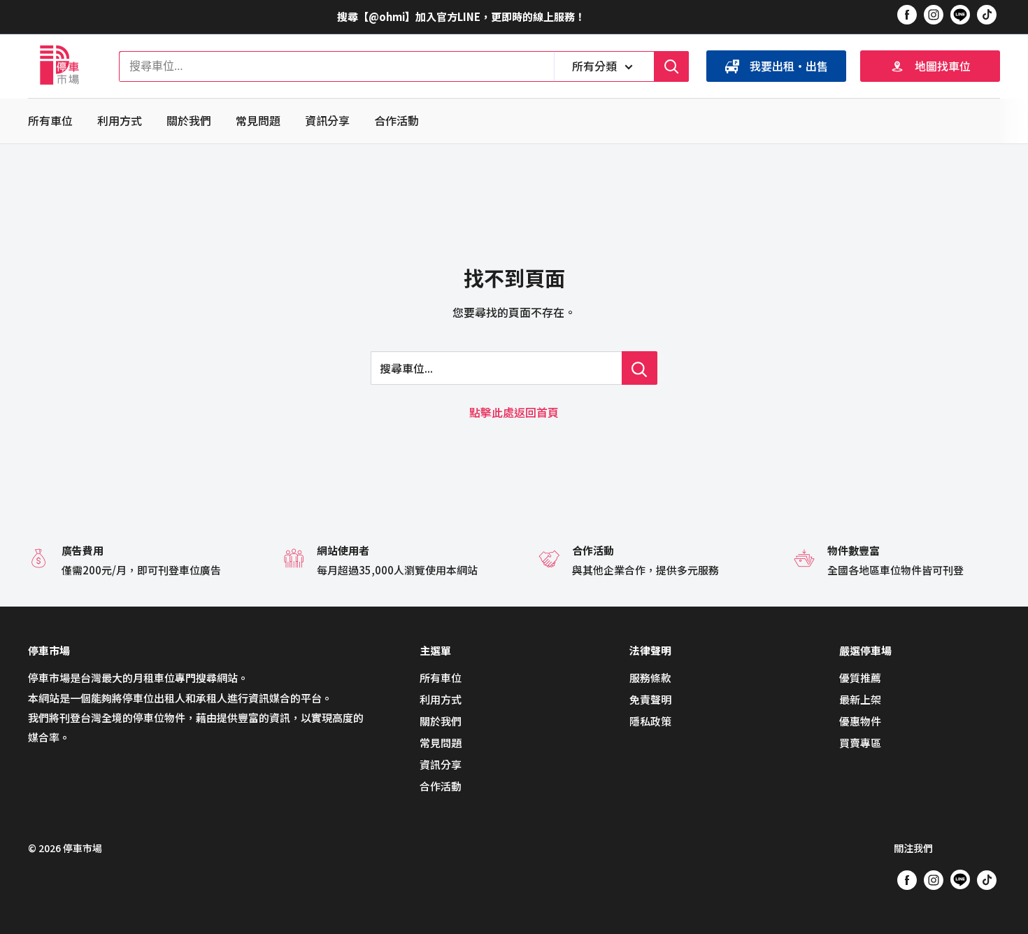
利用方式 (119, 120)
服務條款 (650, 677)
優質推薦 (860, 677)
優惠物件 (860, 721)
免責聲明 (650, 699)
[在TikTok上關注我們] (987, 13)
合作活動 (396, 120)
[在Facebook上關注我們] (907, 13)
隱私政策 (650, 721)
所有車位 (50, 120)
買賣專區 (860, 742)
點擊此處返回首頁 (514, 412)
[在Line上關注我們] (960, 16)
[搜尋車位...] (639, 368)
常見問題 (258, 120)
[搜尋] (671, 66)
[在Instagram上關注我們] (933, 13)
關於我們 (188, 120)
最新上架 (860, 699)
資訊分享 (327, 120)
